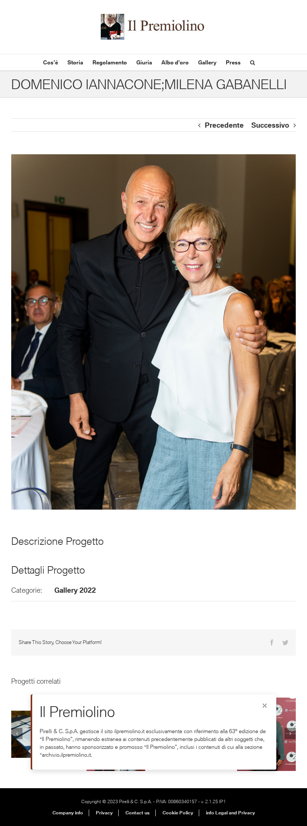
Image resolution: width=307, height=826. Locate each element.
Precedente (224, 125)
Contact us (137, 813)
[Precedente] (16, 733)
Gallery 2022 (75, 590)
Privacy (104, 813)
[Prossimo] (290, 733)
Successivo (270, 125)
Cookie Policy (177, 813)
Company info (67, 813)
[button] (252, 62)
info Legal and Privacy (230, 813)
